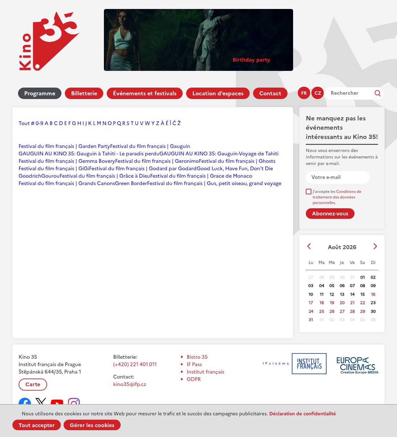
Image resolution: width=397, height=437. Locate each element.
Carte (32, 384)
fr (304, 93)
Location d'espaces (217, 93)
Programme (39, 93)
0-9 (39, 123)
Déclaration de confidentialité (302, 413)
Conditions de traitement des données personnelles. (337, 197)
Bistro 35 (197, 357)
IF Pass (194, 364)
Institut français (205, 371)
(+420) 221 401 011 (135, 364)
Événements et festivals (144, 93)
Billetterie (84, 93)
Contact (270, 93)
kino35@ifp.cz (129, 384)
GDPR (194, 379)
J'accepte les (337, 197)
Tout (24, 123)
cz (317, 93)
